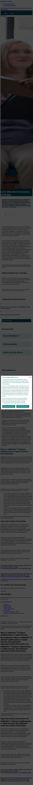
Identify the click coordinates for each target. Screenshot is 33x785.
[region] (16, 392)
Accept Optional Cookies (8, 406)
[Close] (30, 377)
